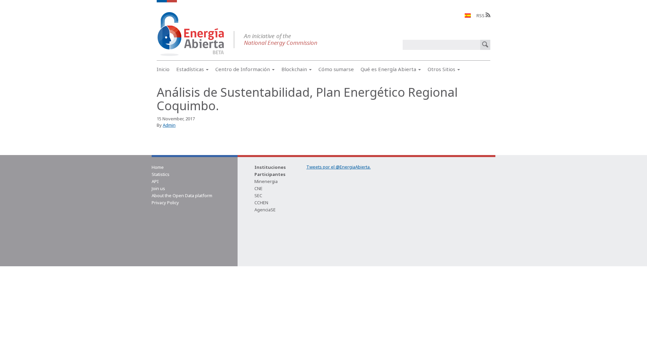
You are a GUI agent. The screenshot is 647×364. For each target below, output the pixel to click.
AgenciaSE (265, 210)
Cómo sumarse (336, 69)
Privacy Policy (165, 203)
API (155, 181)
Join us (158, 188)
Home (158, 167)
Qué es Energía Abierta (389, 69)
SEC (258, 195)
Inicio (163, 69)
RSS (481, 15)
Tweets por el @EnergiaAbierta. (338, 167)
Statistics (161, 174)
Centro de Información (243, 69)
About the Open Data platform (182, 195)
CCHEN (261, 203)
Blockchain (294, 69)
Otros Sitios (442, 69)
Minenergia (266, 181)
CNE (258, 188)
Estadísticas (190, 69)
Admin (169, 125)
